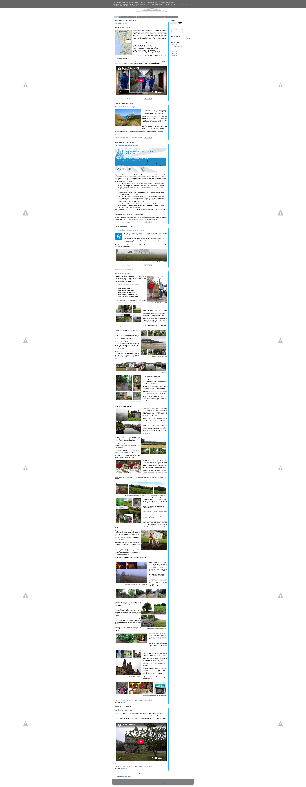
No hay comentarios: (136, 98)
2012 (173, 55)
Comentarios (175, 32)
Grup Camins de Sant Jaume (133, 233)
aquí (150, 678)
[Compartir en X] (148, 99)
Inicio (141, 773)
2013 (173, 53)
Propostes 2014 (158, 113)
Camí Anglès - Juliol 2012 (123, 273)
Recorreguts (124, 702)
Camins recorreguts (143, 17)
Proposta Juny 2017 (121, 24)
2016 (173, 44)
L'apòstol (153, 17)
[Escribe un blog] (146, 99)
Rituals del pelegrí (163, 17)
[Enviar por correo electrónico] (145, 99)
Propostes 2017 (131, 17)
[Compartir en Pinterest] (151, 99)
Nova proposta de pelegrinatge (125, 107)
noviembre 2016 (178, 46)
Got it (191, 4)
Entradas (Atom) (126, 776)
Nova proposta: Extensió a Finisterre (126, 145)
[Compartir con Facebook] (149, 99)
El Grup (122, 17)
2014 (173, 51)
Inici (116, 17)
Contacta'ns (174, 17)
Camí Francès (142, 276)
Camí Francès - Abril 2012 (123, 710)
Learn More (184, 4)
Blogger (164, 783)
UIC (148, 235)
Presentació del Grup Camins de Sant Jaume (129, 230)
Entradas (174, 29)
